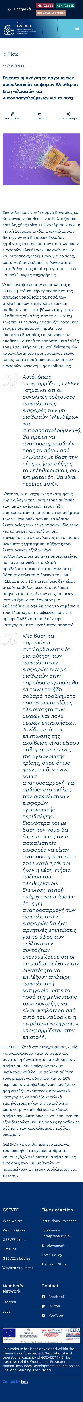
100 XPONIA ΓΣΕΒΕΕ (51, 12)
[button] (77, 28)
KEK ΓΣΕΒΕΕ (65, 5)
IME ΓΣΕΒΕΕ (45, 5)
